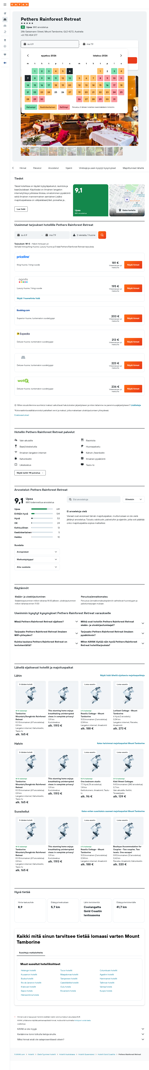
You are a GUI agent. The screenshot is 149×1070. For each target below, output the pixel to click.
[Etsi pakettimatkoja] (5, 32)
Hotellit (31, 1054)
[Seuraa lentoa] (5, 46)
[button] (5, 4)
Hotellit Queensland (86, 1054)
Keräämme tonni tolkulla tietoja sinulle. (36, 1034)
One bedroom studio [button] (90, 781)
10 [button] (49, 78)
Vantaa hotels (106, 986)
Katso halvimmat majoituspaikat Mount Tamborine (121, 743)
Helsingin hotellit (28, 970)
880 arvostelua (40, 27)
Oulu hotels (65, 986)
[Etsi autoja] (5, 26)
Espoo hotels (26, 991)
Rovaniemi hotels (68, 991)
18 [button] (56, 85)
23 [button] (41, 92)
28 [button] (27, 99)
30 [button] (41, 99)
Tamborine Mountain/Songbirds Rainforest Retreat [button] (31, 716)
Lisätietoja (136, 405)
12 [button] (63, 78)
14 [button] (28, 85)
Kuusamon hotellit (29, 974)
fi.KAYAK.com (19, 1054)
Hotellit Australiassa (67, 1054)
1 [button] (34, 71)
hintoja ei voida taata (82, 1020)
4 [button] (55, 71)
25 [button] (55, 92)
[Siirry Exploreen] (5, 40)
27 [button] (70, 92)
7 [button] (27, 78)
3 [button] (48, 71)
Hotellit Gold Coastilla (106, 1054)
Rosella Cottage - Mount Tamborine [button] (92, 715)
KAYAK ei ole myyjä (27, 1028)
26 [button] (62, 92)
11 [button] (56, 78)
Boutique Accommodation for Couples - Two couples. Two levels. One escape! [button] (127, 849)
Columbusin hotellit (108, 970)
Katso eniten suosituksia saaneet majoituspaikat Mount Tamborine (113, 811)
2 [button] (41, 71)
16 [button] (42, 85)
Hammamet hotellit (108, 978)
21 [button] (28, 92)
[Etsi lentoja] (5, 13)
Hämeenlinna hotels (30, 995)
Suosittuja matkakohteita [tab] (31, 952)
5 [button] (62, 71)
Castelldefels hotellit (69, 982)
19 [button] (63, 85)
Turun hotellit (66, 970)
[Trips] (5, 54)
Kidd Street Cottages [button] (123, 781)
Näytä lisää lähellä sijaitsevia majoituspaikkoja (122, 675)
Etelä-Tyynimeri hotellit (47, 1054)
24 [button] (48, 92)
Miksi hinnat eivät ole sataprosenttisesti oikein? (40, 1039)
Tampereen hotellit (68, 978)
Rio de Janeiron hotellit (31, 982)
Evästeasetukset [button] (21, 415)
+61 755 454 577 (29, 35)
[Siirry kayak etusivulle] (19, 4)
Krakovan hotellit (28, 986)
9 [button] (41, 78)
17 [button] (49, 85)
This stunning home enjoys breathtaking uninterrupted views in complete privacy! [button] (61, 713)
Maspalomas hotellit (69, 974)
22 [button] (34, 92)
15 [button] (35, 85)
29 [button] (34, 99)
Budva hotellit (27, 978)
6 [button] (69, 71)
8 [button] (35, 78)
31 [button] (114, 99)
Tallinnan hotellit (107, 982)
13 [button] (70, 78)
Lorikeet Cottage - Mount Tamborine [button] (125, 712)
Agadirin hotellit (107, 974)
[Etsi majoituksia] (5, 19)
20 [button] (69, 85)
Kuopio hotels (106, 991)
